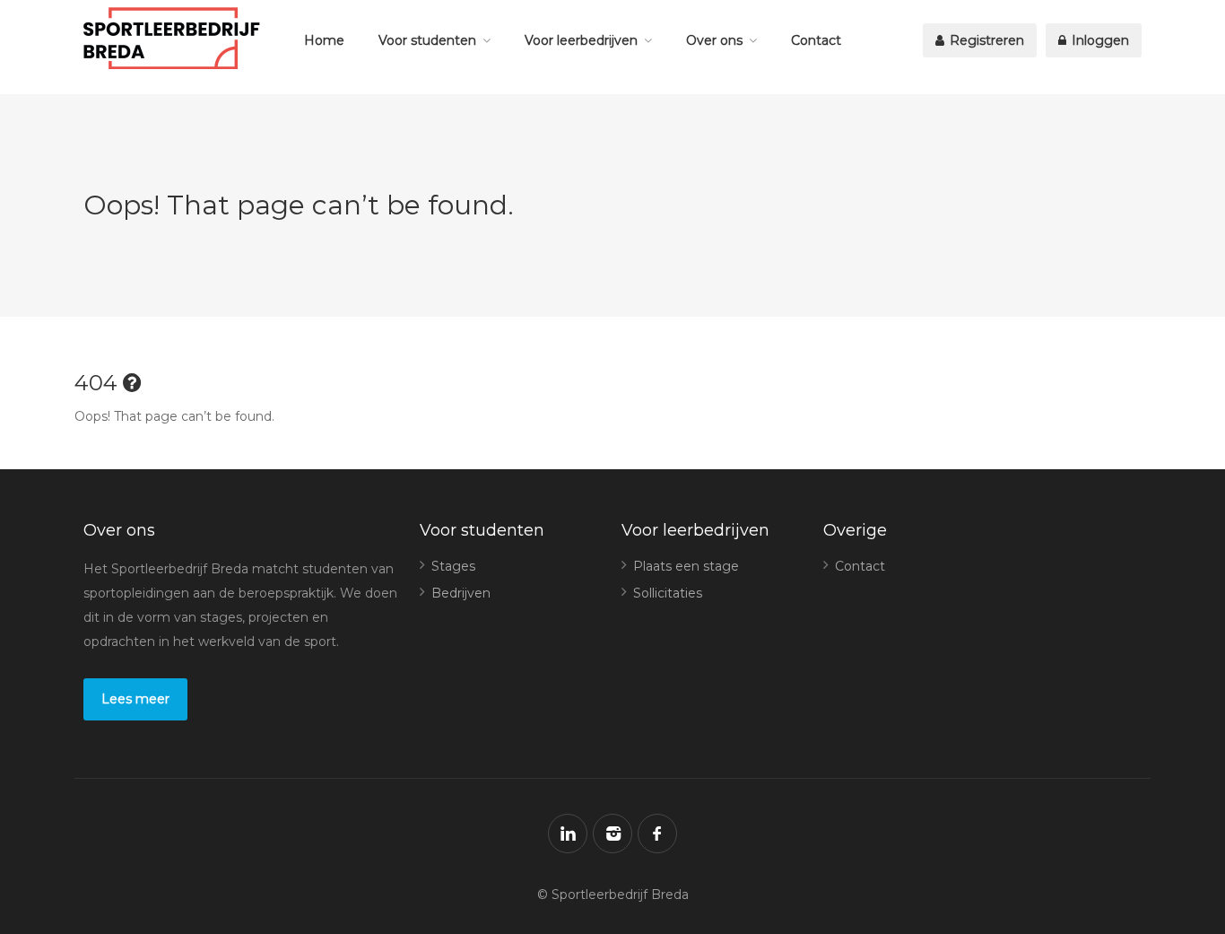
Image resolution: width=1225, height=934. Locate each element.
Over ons (714, 40)
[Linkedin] (567, 833)
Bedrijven (461, 593)
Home (324, 40)
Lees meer (135, 699)
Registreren (985, 40)
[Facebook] (657, 833)
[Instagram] (612, 833)
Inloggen (1098, 40)
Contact (816, 40)
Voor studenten (427, 40)
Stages (453, 566)
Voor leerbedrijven (581, 40)
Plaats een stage (686, 566)
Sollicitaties (667, 593)
